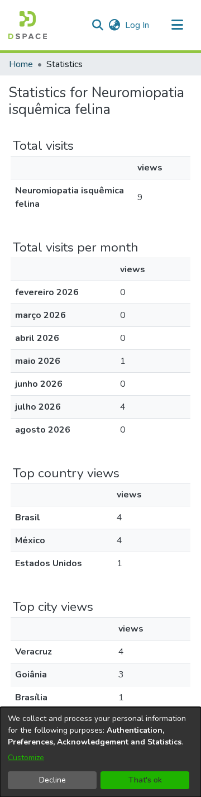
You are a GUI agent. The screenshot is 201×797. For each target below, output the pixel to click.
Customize (26, 757)
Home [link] (21, 64)
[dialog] (100, 752)
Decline (52, 780)
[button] (27, 25)
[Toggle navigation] (177, 25)
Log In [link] (137, 25)
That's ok (145, 780)
